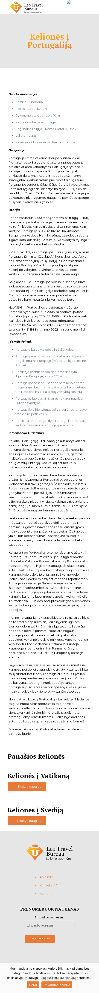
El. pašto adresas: (50, 917)
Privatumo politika (57, 985)
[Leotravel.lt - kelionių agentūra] (26, 7)
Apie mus (46, 877)
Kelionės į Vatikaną (39, 775)
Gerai (33, 985)
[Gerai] (93, 978)
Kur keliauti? (49, 885)
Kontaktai (47, 893)
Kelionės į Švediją (35, 810)
